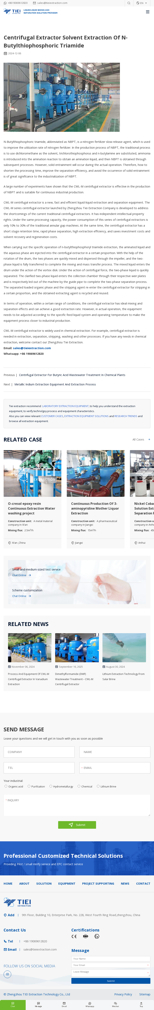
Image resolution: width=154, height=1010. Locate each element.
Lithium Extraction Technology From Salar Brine (123, 676)
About (24, 883)
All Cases (141, 439)
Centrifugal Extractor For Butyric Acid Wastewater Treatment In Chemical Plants (72, 375)
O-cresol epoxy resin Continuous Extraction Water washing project (31, 508)
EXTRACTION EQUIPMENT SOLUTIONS (86, 416)
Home (8, 883)
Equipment (66, 883)
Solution (44, 883)
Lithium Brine (108, 786)
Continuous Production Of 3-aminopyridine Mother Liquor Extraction (95, 508)
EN (142, 3)
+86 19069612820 (35, 941)
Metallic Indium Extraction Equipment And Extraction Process (55, 384)
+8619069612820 (17, 3)
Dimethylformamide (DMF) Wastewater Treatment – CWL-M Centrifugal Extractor (74, 679)
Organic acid (15, 786)
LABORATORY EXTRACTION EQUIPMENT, (65, 406)
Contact (143, 883)
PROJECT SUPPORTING (98, 883)
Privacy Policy (123, 994)
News (125, 883)
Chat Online (21, 575)
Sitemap (144, 994)
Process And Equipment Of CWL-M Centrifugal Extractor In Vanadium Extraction (28, 679)
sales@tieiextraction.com (52, 3)
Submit (77, 825)
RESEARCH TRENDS (125, 416)
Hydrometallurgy (63, 786)
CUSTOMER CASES (52, 416)
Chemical (86, 786)
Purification (38, 786)
